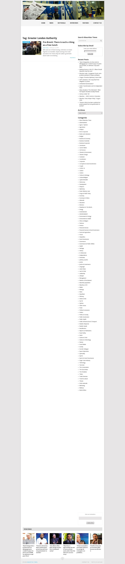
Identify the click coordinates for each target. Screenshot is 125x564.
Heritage (81, 248)
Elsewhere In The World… (86, 207)
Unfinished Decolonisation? (86, 83)
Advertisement (83, 122)
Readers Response (84, 324)
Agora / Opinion (83, 125)
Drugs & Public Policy (85, 193)
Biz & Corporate (83, 131)
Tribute (81, 381)
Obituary (81, 296)
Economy (81, 195)
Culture (81, 170)
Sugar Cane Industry (84, 360)
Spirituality (82, 353)
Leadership (82, 273)
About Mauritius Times (85, 120)
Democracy (82, 182)
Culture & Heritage (84, 175)
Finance (81, 225)
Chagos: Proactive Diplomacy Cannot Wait (90, 77)
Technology (82, 362)
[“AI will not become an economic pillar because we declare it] (96, 538)
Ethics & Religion (83, 221)
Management (82, 278)
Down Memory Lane (84, 191)
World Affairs (82, 390)
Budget (81, 136)
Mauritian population (84, 282)
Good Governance (84, 239)
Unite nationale (83, 383)
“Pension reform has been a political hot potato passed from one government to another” (89, 104)
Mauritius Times (32, 562)
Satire (80, 335)
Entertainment (83, 211)
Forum (81, 234)
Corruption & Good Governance (87, 163)
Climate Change (83, 154)
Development (82, 184)
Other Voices (82, 305)
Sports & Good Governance (86, 358)
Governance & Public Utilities (86, 243)
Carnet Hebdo (83, 147)
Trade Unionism (83, 376)
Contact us (97, 23)
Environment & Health (85, 218)
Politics (81, 312)
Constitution (82, 159)
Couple (81, 166)
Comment (81, 157)
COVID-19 (82, 168)
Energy (81, 209)
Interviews (74, 23)
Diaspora (81, 186)
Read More (72, 57)
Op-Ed (81, 301)
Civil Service (82, 150)
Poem (80, 308)
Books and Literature (84, 134)
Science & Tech (83, 337)
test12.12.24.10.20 (96, 562)
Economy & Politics (84, 198)
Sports (81, 356)
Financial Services (83, 227)
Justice (81, 262)
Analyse (81, 129)
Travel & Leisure (83, 378)
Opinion (81, 303)
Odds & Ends (82, 298)
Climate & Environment (85, 152)
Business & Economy (84, 138)
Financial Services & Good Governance (89, 230)
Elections (81, 205)
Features (86, 23)
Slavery (81, 342)
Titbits (81, 374)
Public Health (82, 319)
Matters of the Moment (85, 280)
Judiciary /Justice (83, 259)
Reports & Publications (85, 330)
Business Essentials (84, 141)
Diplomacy (82, 189)
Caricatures (82, 145)
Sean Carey (45, 47)
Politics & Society (83, 314)
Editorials (62, 23)
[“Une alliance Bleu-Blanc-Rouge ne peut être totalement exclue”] (56, 538)
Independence (83, 255)
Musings (81, 289)
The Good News (83, 369)
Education (82, 202)
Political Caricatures (84, 310)
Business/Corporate (84, 143)
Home (43, 23)
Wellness (81, 388)
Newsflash (82, 294)
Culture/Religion (83, 177)
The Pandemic (83, 372)
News (51, 23)
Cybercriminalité (83, 179)
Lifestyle (81, 275)
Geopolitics (82, 237)
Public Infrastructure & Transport (88, 321)
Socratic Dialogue (83, 349)
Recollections (82, 328)
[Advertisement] (52, 30)
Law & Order (82, 271)
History (81, 250)
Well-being (82, 385)
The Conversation (84, 367)
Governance (82, 241)
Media (81, 287)
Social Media (82, 344)
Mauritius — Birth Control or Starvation (89, 96)
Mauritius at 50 (83, 285)
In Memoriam (82, 253)
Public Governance (84, 317)
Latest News (82, 269)
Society (81, 346)
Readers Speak (83, 326)
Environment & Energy (85, 216)
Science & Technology (85, 340)
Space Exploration (84, 351)
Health (81, 246)
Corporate (82, 161)
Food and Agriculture (84, 232)
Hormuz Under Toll (84, 94)
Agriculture (82, 127)
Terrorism (81, 365)
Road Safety (82, 333)
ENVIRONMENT (83, 214)
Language (82, 266)
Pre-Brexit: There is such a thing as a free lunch (58, 43)
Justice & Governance (84, 264)
